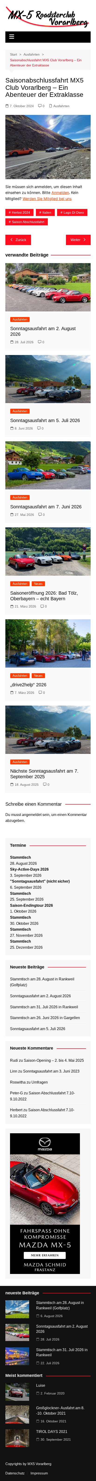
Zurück (21, 240)
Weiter (75, 240)
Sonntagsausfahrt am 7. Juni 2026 (46, 506)
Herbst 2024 (21, 212)
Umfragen (39, 1082)
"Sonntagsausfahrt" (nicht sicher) (40, 881)
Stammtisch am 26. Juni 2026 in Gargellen (45, 1018)
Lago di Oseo (74, 212)
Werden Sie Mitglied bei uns (47, 198)
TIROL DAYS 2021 (51, 1432)
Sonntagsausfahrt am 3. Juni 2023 (51, 1071)
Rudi (14, 1060)
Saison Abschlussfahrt (28, 222)
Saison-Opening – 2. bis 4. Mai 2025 (54, 1060)
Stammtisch (20, 857)
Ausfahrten (61, 106)
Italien (46, 212)
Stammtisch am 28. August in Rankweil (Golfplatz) (42, 982)
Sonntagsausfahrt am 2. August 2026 (40, 996)
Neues (38, 584)
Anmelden (60, 192)
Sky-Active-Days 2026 (29, 869)
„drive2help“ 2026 (28, 684)
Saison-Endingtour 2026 (31, 905)
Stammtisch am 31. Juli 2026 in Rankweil (44, 1007)
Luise (40, 1385)
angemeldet (31, 815)
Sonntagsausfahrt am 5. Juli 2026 (45, 420)
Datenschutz (15, 1473)
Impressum (39, 1473)
